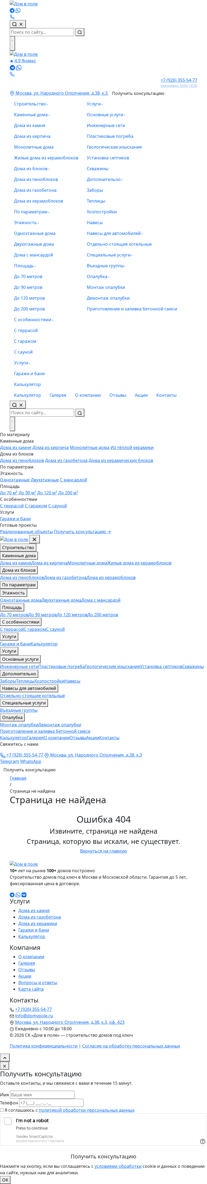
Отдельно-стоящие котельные (119, 244)
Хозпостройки (102, 212)
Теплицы (96, 201)
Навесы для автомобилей (114, 233)
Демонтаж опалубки (108, 298)
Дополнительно (104, 179)
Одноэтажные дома (35, 233)
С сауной (23, 352)
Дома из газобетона (35, 190)
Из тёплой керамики (132, 447)
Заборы (95, 190)
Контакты (166, 395)
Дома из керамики (37, 923)
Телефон (9, 1103)
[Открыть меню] (12, 43)
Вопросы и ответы (37, 982)
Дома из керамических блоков (121, 460)
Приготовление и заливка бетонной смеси (132, 309)
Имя (4, 1095)
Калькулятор (27, 384)
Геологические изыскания (114, 147)
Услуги (21, 363)
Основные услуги (105, 115)
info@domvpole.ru (34, 1016)
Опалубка (97, 276)
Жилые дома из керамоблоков (46, 158)
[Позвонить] (12, 17)
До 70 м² (9, 493)
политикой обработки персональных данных (86, 1110)
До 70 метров (28, 276)
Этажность (25, 222)
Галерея (58, 395)
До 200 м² (68, 493)
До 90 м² (27, 493)
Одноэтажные (15, 480)
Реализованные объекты (26, 532)
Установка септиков (108, 158)
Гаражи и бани (29, 374)
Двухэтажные (45, 480)
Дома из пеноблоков (36, 179)
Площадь (24, 266)
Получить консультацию (138, 93)
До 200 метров (29, 309)
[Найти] (79, 32)
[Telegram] (13, 10)
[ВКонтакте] (24, 894)
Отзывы (117, 395)
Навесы (95, 222)
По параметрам (30, 212)
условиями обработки (118, 1166)
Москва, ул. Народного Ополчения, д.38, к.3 (62, 93)
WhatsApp (30, 761)
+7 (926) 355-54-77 (24, 755)
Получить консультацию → (82, 532)
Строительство (30, 104)
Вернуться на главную (103, 851)
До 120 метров (29, 298)
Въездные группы (105, 266)
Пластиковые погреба (110, 136)
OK (5, 1180)
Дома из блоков (30, 169)
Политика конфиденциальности (44, 1046)
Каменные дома (31, 115)
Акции (141, 395)
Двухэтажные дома (34, 244)
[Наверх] (5, 1057)
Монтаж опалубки (106, 287)
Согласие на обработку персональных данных (131, 1046)
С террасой (26, 330)
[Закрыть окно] (4, 1066)
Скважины (97, 169)
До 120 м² (47, 493)
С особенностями (32, 320)
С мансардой (73, 480)
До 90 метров (28, 287)
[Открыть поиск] (18, 405)
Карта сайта (31, 989)
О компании (88, 395)
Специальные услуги (108, 255)
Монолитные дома (34, 147)
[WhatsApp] (18, 10)
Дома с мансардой (33, 255)
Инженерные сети (106, 125)
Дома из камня (29, 125)
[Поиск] (18, 24)
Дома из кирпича (32, 136)
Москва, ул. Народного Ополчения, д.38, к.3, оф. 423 (70, 1022)
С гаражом (25, 341)
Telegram (9, 761)
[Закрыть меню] (34, 539)
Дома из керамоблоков (38, 201)
